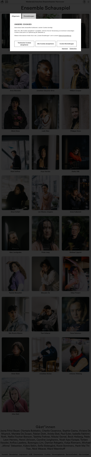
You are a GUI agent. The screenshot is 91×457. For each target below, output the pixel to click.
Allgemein (16, 16)
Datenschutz (73, 48)
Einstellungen (29, 16)
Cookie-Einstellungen (67, 44)
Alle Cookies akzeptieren (45, 44)
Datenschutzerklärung (65, 35)
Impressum (65, 48)
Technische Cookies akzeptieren (24, 44)
